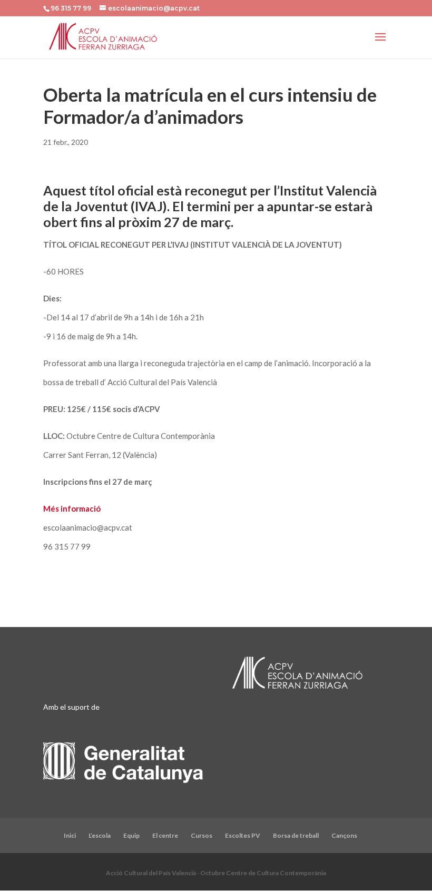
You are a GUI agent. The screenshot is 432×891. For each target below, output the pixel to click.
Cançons (344, 835)
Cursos (201, 835)
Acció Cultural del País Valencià (151, 873)
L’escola (100, 835)
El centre (165, 835)
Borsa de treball (296, 835)
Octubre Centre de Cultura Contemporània (263, 873)
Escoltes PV (242, 835)
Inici (70, 835)
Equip (131, 835)
